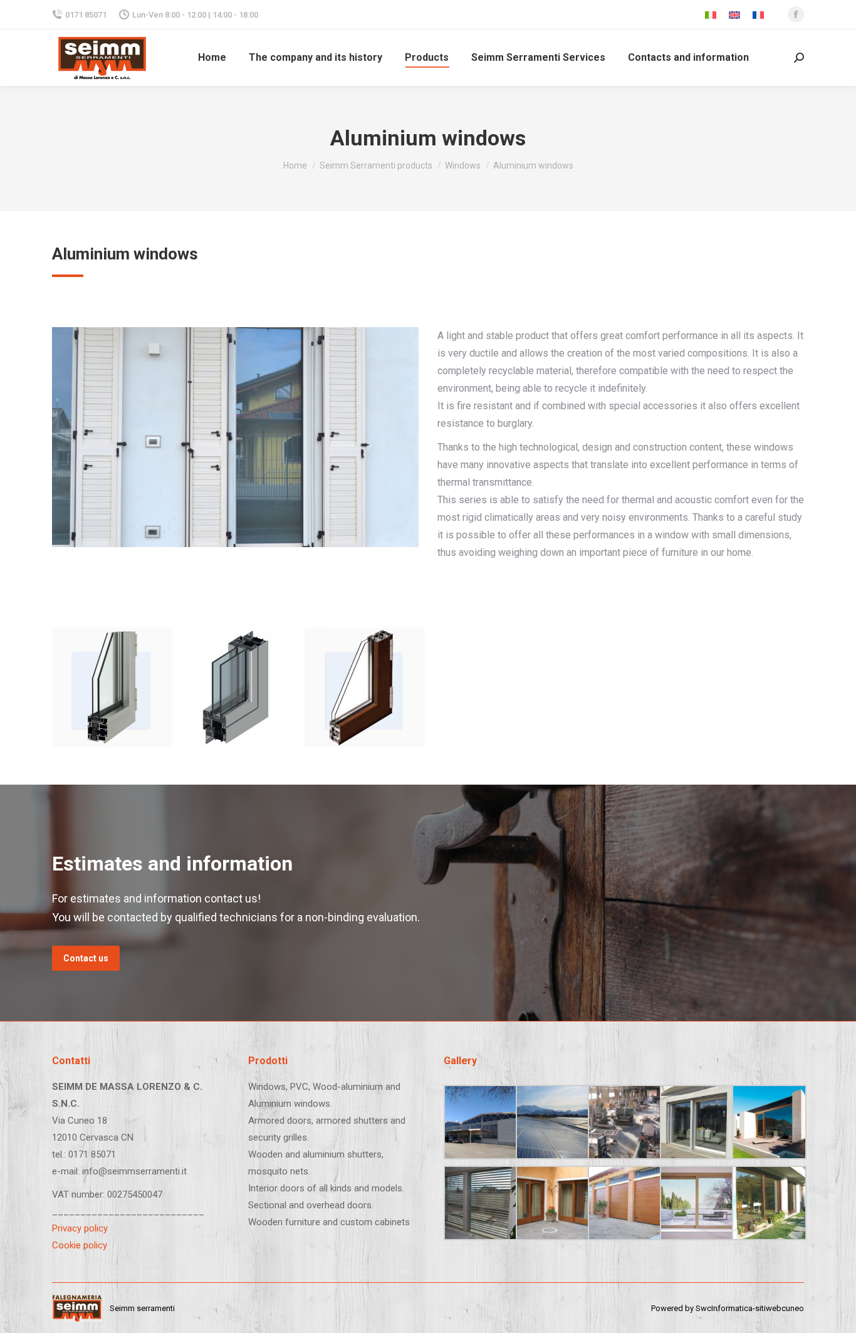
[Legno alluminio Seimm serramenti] (365, 687)
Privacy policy (80, 1228)
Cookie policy (79, 1245)
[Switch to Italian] (711, 15)
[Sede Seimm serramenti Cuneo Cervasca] (480, 1122)
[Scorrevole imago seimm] (768, 1122)
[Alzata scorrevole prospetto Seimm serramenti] (696, 1203)
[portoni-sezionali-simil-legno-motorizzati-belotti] (624, 1203)
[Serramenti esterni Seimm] (768, 1203)
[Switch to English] (734, 15)
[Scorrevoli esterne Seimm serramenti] (552, 1203)
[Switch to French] (758, 15)
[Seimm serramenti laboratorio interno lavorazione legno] (624, 1122)
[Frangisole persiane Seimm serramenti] (480, 1203)
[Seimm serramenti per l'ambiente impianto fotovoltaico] (552, 1122)
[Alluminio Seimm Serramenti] (112, 687)
